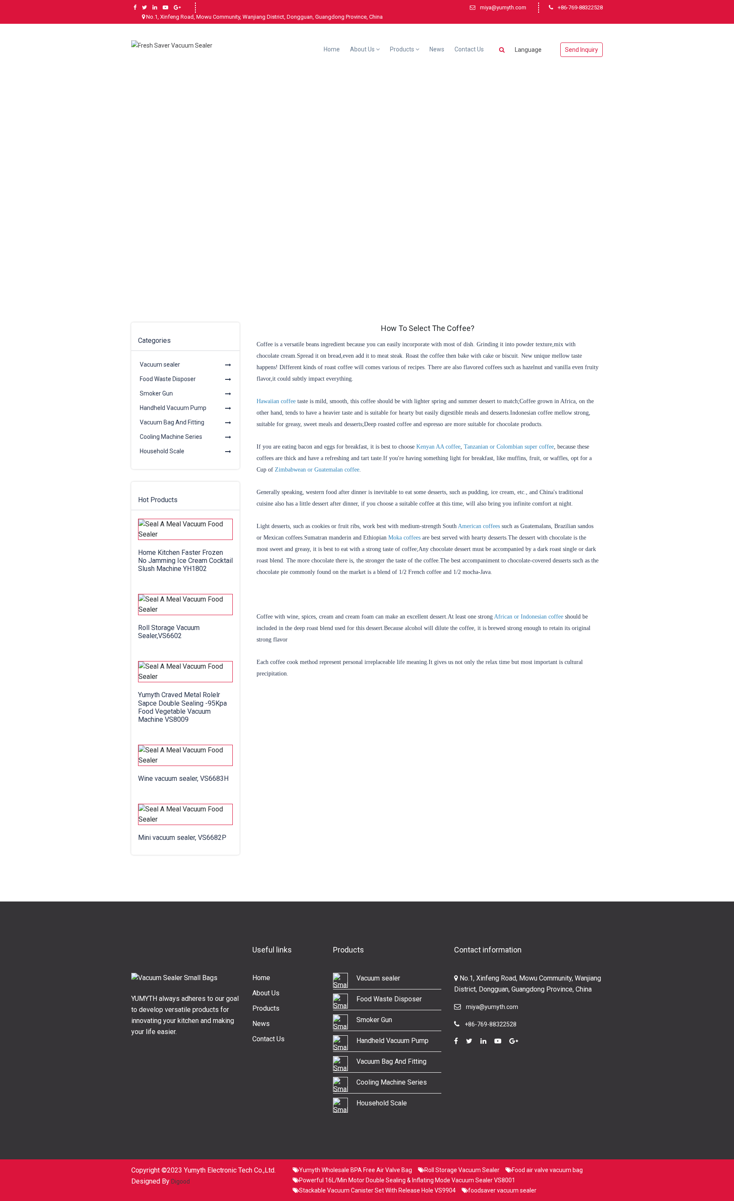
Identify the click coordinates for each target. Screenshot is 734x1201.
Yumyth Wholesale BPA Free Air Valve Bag (355, 1170)
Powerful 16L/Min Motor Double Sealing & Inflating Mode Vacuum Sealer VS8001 (407, 1180)
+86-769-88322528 (580, 7)
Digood (180, 1181)
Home (332, 49)
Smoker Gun (156, 393)
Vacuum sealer (160, 364)
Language (528, 49)
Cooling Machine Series (171, 436)
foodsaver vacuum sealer (502, 1190)
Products (402, 49)
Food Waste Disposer (168, 379)
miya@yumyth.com (503, 7)
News (436, 49)
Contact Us (469, 49)
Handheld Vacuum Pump (173, 407)
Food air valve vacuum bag (547, 1170)
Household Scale (162, 451)
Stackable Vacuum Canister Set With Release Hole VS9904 (377, 1190)
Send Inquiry (581, 49)
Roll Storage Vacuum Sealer (462, 1170)
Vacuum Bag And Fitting (172, 422)
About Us (363, 49)
